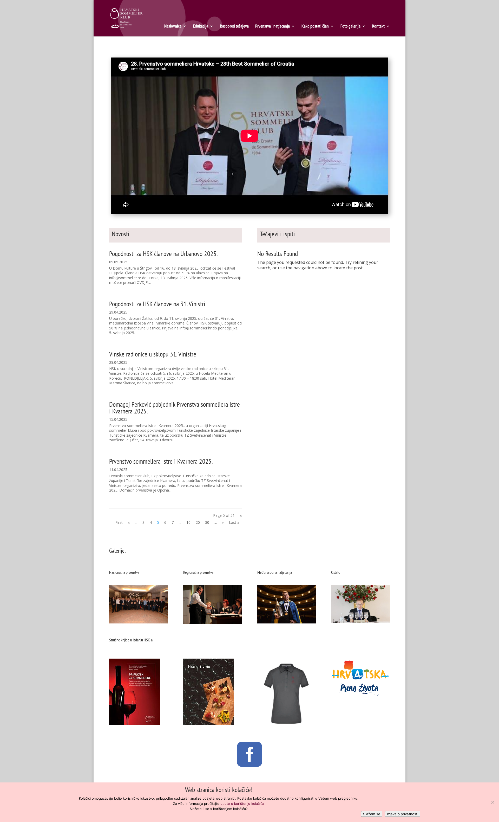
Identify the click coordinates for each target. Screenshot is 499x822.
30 (207, 522)
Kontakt (378, 26)
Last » (234, 522)
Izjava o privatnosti (402, 814)
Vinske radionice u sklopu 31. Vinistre (152, 354)
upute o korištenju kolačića (242, 803)
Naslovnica (172, 26)
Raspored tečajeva (234, 26)
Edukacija (200, 26)
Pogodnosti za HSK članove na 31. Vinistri (157, 304)
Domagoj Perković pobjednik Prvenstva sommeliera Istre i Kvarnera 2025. (174, 407)
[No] (492, 802)
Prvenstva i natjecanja (272, 26)
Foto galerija (350, 26)
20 (198, 522)
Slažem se (371, 814)
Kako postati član (315, 26)
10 (188, 522)
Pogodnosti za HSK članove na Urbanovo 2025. (163, 253)
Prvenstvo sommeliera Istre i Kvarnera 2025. (161, 461)
